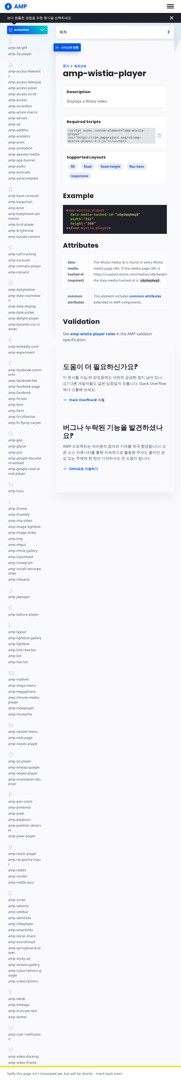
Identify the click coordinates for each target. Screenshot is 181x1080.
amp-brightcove (20, 230)
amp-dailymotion (21, 289)
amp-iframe (17, 508)
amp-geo (15, 440)
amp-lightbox (18, 644)
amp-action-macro (22, 112)
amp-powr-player (22, 836)
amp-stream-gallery (24, 964)
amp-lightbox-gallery (24, 638)
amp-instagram (20, 562)
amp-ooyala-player (23, 773)
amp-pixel (16, 813)
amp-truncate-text (22, 1010)
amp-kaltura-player (23, 614)
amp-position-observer (24, 827)
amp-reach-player (22, 853)
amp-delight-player (23, 318)
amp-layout (17, 632)
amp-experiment (21, 352)
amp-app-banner (21, 160)
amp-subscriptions (23, 981)
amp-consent (18, 272)
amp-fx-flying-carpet (24, 422)
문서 (66, 66)
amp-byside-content (24, 236)
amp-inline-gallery (22, 550)
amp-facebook (19, 392)
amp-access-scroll (22, 94)
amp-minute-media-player (24, 699)
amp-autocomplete (23, 178)
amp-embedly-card (23, 346)
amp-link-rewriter (22, 650)
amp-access (17, 100)
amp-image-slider (22, 532)
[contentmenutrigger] (115, 32)
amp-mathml (18, 679)
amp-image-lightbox (24, 526)
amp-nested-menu (23, 731)
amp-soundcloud (21, 942)
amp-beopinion (20, 201)
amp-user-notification (24, 1036)
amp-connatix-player (24, 266)
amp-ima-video (20, 520)
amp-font (15, 404)
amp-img (15, 538)
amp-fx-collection (22, 416)
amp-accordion (20, 106)
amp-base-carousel (23, 195)
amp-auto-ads (19, 172)
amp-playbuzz (19, 819)
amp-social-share (22, 936)
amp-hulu (16, 491)
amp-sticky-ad (19, 958)
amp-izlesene (18, 579)
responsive (79, 176)
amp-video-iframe (22, 1062)
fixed (88, 166)
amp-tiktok (16, 998)
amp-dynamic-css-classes (24, 326)
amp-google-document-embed (24, 460)
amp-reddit (17, 870)
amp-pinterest (19, 807)
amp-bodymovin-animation (24, 216)
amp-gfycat (17, 446)
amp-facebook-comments (24, 372)
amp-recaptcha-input (24, 861)
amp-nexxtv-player (23, 743)
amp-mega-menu (22, 685)
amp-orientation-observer (24, 781)
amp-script (16, 899)
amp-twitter (17, 1017)
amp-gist (15, 452)
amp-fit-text (17, 398)
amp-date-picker (21, 312)
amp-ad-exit (17, 118)
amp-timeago (18, 1004)
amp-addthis (18, 130)
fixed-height (110, 166)
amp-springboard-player (24, 950)
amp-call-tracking (22, 254)
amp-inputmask (20, 556)
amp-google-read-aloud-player (24, 471)
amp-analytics (19, 136)
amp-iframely (18, 514)
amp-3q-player (20, 54)
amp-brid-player (21, 224)
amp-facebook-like (22, 380)
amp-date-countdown (24, 298)
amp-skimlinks (19, 918)
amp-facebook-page (24, 386)
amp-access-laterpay (24, 82)
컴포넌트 (80, 66)
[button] (170, 6)
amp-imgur (17, 544)
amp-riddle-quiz (21, 882)
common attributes (145, 296)
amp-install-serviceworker (24, 571)
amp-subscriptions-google (24, 972)
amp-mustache (20, 714)
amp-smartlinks (20, 930)
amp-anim (16, 142)
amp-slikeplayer (20, 923)
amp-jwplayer (19, 596)
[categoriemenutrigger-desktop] (67, 47)
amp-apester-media (24, 154)
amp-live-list (18, 662)
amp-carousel (19, 260)
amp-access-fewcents (24, 73)
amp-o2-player (19, 761)
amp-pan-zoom (20, 801)
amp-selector (18, 906)
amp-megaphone (22, 691)
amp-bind (16, 208)
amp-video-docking (23, 1056)
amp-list (14, 656)
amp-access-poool (22, 88)
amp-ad (14, 124)
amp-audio (16, 166)
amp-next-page (20, 737)
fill (73, 166)
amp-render (17, 876)
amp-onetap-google (24, 767)
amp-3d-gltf (17, 47)
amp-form (16, 410)
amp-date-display (22, 306)
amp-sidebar (18, 911)
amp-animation (20, 148)
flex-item (136, 166)
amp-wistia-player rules (92, 333)
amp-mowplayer (21, 708)
